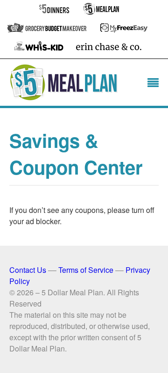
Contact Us (27, 269)
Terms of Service (85, 269)
